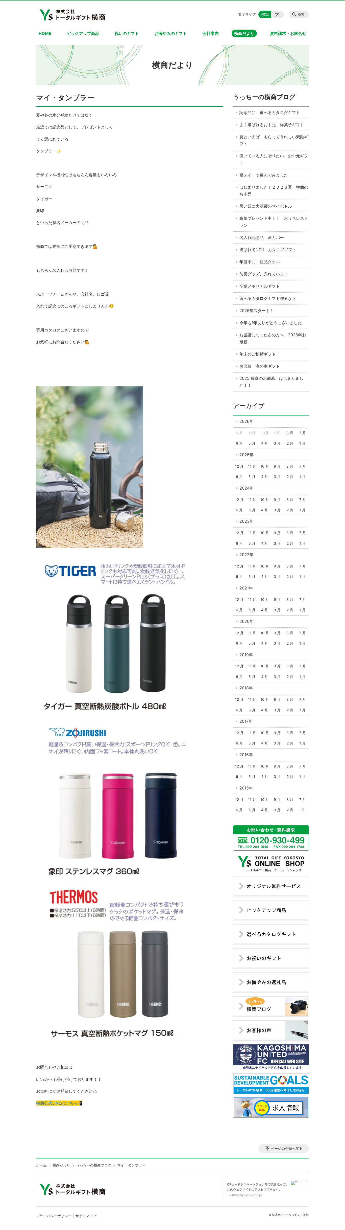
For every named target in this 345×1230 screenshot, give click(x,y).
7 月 (302, 433)
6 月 (239, 443)
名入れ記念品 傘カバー (261, 237)
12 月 (239, 466)
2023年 (246, 521)
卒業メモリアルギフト (259, 286)
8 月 (289, 433)
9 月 (277, 466)
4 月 (264, 443)
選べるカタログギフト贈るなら (267, 298)
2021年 (246, 587)
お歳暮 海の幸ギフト (259, 366)
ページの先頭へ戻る (287, 1148)
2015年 (246, 787)
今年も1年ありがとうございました (270, 322)
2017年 (246, 721)
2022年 (246, 554)
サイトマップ (85, 1216)
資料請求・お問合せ (288, 33)
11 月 (252, 466)
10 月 (264, 466)
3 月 (277, 443)
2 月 (290, 443)
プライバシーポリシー (53, 1216)
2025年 (246, 454)
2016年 (246, 754)
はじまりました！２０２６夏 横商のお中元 (273, 190)
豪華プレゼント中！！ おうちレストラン (273, 222)
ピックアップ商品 (83, 33)
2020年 (246, 621)
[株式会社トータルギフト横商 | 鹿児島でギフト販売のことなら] (73, 14)
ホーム (41, 1165)
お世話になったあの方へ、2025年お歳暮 (272, 338)
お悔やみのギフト (171, 33)
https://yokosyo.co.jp (247, 1195)
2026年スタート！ (256, 310)
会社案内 (211, 33)
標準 (265, 14)
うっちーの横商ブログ (264, 97)
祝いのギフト (127, 33)
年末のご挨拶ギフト (257, 354)
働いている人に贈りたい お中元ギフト (273, 159)
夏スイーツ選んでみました (263, 175)
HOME (45, 33)
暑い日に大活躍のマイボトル (265, 206)
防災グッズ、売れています (263, 273)
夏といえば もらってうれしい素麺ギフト (273, 140)
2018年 (246, 687)
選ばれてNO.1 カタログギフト (267, 249)
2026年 (246, 421)
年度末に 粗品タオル (259, 261)
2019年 (246, 654)
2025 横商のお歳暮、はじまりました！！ (271, 382)
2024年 (246, 488)
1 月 (302, 443)
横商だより (244, 33)
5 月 (252, 443)
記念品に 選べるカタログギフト (269, 112)
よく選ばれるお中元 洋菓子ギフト (271, 124)
